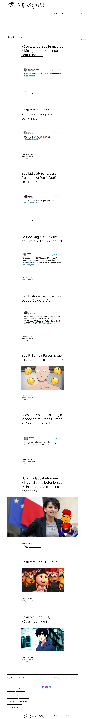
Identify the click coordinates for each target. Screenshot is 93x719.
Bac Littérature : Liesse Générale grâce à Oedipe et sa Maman (42, 177)
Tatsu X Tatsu (81, 14)
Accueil (11, 689)
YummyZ (72, 14)
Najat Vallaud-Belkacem (35, 547)
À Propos (20, 689)
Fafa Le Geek (55, 14)
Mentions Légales (14, 707)
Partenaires (12, 701)
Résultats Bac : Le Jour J (40, 562)
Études (33, 461)
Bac (32, 93)
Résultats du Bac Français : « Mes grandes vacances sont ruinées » (42, 50)
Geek (42, 14)
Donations (23, 701)
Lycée (30, 94)
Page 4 (21, 678)
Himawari (65, 14)
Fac (29, 463)
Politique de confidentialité (61, 716)
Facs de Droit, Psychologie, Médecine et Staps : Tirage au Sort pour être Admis (42, 419)
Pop (47, 14)
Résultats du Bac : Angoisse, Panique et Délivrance (37, 114)
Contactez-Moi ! (14, 695)
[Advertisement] (46, 25)
